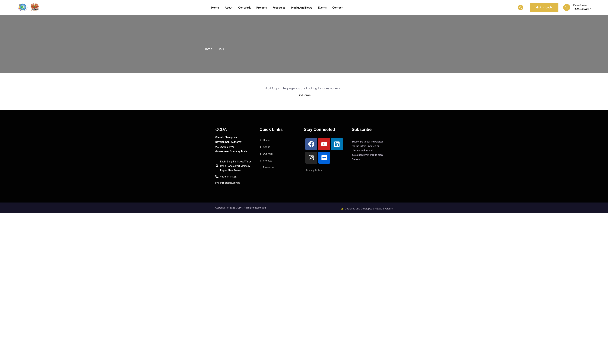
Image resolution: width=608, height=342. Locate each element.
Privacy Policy (314, 170)
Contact (337, 7)
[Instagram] (311, 158)
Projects (261, 7)
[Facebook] (311, 144)
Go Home (304, 95)
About (228, 7)
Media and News (301, 7)
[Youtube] (324, 144)
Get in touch (544, 7)
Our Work (244, 7)
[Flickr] (324, 158)
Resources (278, 7)
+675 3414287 (582, 9)
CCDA (221, 129)
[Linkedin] (337, 144)
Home (215, 7)
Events (322, 7)
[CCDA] (29, 7)
